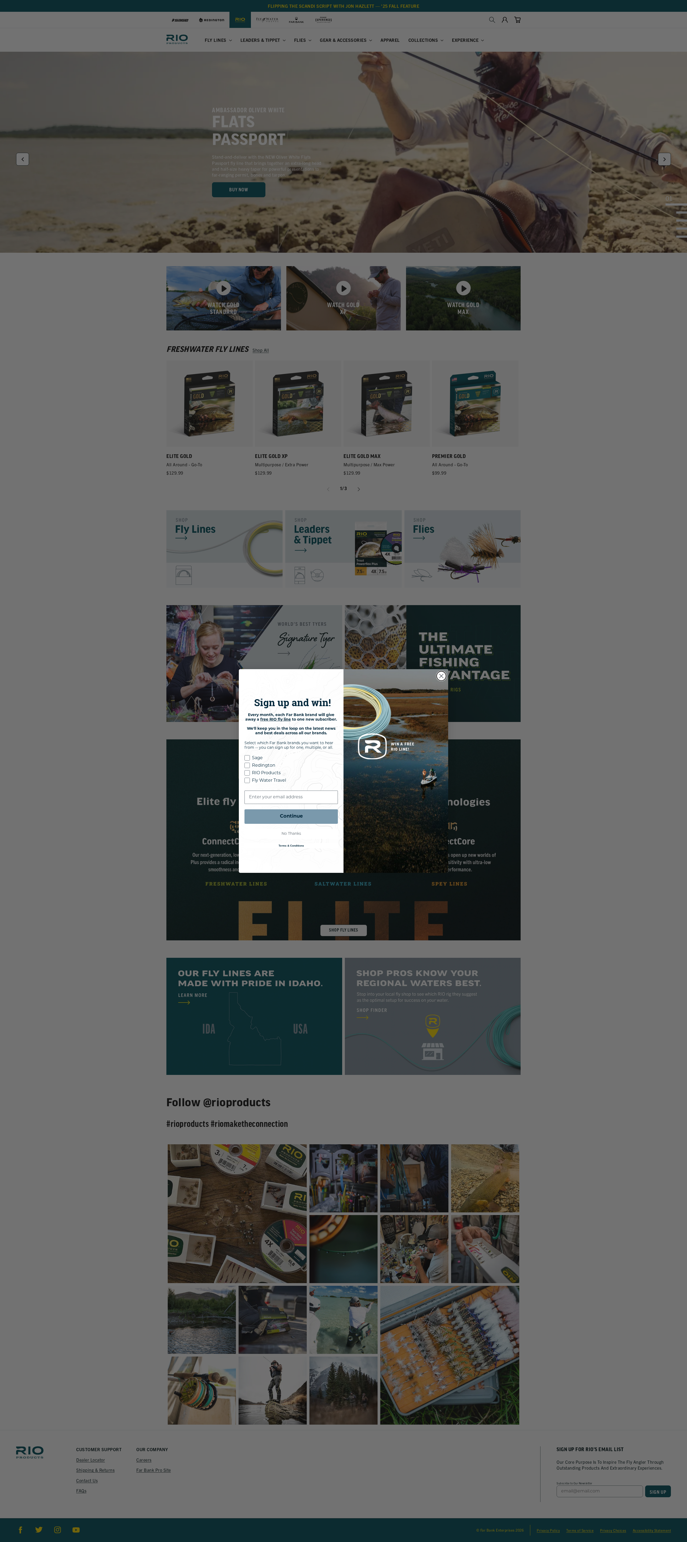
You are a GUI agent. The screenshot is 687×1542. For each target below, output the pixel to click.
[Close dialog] (441, 676)
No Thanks (291, 834)
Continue (291, 816)
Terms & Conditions (291, 845)
